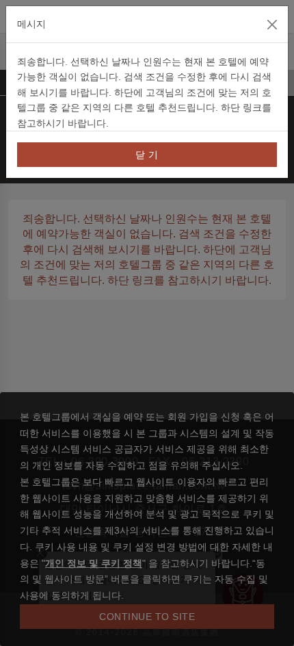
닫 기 (147, 154)
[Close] (272, 24)
